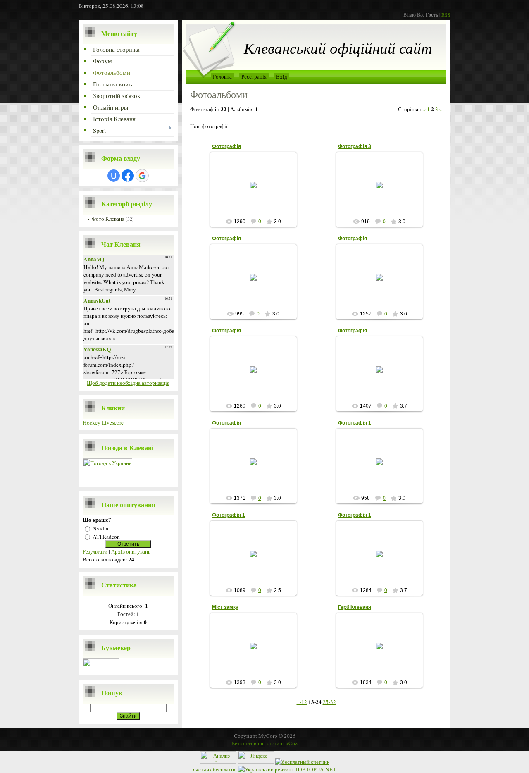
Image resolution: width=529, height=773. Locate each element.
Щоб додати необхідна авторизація (128, 382)
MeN (257, 653)
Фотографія (226, 146)
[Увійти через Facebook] (128, 175)
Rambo (383, 468)
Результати (95, 551)
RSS (445, 14)
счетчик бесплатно (215, 769)
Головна (222, 76)
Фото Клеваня (108, 218)
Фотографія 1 (354, 423)
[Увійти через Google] (142, 175)
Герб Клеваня (354, 607)
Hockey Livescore (103, 422)
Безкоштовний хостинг (258, 743)
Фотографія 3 (354, 146)
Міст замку (225, 607)
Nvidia (100, 528)
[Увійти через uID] (113, 175)
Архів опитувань (130, 551)
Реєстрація (254, 76)
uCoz (292, 743)
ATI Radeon (106, 536)
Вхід (281, 76)
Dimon (257, 192)
